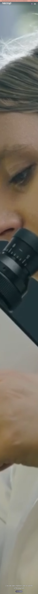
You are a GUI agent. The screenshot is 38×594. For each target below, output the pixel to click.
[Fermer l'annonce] (35, 0)
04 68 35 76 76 (25, 0)
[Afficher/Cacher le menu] (35, 3)
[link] (31, 4)
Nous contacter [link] (19, 591)
